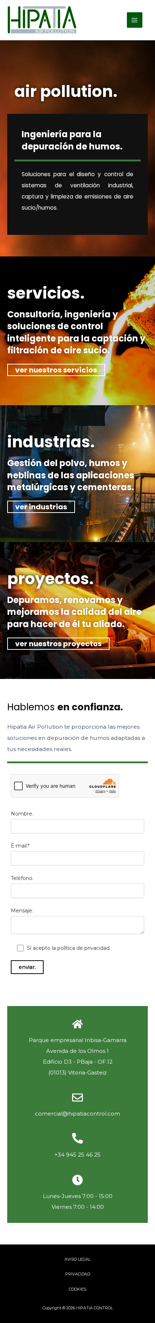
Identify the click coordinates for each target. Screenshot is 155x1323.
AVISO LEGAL (77, 1259)
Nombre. (22, 813)
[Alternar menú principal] (134, 20)
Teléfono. (22, 878)
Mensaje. (22, 910)
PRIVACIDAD (77, 1274)
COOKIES (77, 1289)
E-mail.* (20, 845)
